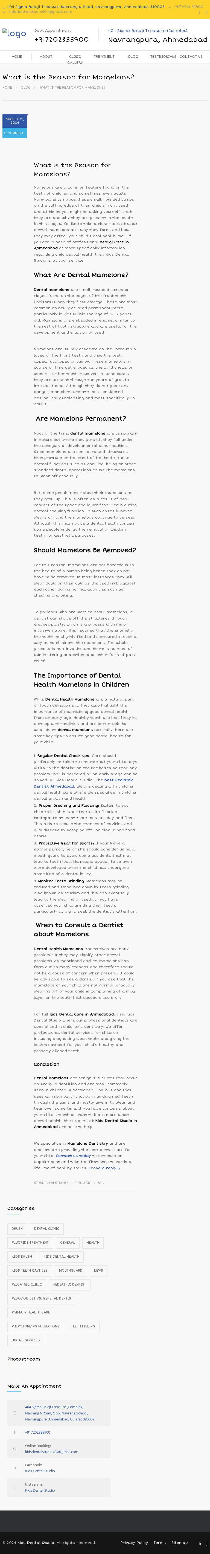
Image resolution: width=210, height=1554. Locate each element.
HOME (17, 56)
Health (93, 1243)
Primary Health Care (31, 1312)
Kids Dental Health (61, 1257)
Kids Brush (22, 1257)
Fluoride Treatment (30, 1243)
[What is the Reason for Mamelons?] (86, 134)
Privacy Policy (134, 1543)
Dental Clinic (46, 1229)
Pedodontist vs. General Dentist (42, 1299)
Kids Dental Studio (40, 1470)
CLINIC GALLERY (75, 58)
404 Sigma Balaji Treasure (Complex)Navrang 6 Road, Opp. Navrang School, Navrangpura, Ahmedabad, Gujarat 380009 (59, 1413)
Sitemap (179, 1543)
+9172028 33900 (188, 7)
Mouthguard (71, 1271)
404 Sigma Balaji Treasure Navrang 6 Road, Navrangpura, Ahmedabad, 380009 (86, 7)
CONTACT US (191, 56)
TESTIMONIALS (163, 56)
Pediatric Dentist (69, 1285)
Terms (159, 1543)
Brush (17, 1229)
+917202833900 (37, 1432)
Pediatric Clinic (89, 1183)
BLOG (133, 56)
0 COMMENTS (14, 133)
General (67, 1243)
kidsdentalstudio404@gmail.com (40, 12)
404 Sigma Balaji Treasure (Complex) (158, 36)
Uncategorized (26, 1340)
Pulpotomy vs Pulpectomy (36, 1326)
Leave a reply (102, 1168)
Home (7, 88)
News (98, 1271)
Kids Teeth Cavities (30, 1271)
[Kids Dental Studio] (17, 33)
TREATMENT (104, 56)
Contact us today (73, 1156)
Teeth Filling (83, 1326)
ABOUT (46, 56)
